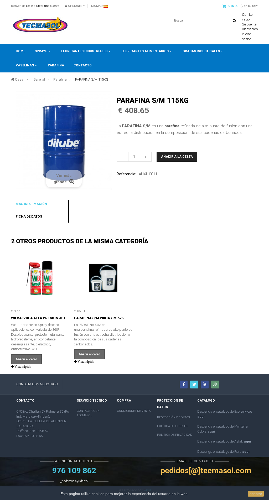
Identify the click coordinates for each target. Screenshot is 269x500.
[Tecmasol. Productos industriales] (41, 25)
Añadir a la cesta (177, 157)
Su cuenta (249, 24)
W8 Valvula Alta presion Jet (38, 318)
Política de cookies (172, 426)
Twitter (194, 384)
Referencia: (126, 174)
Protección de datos (173, 417)
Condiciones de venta (134, 411)
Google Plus (215, 384)
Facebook (184, 384)
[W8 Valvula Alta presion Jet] (40, 278)
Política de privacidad (174, 434)
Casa (18, 79)
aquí (201, 416)
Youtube (205, 384)
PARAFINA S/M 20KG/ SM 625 (99, 318)
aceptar (256, 494)
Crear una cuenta (47, 6)
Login (29, 6)
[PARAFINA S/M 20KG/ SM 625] (103, 278)
